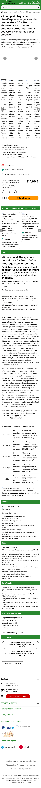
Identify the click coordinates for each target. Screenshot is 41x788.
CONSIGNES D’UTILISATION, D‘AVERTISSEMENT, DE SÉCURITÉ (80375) (21, 653)
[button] (20, 43)
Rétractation (11, 765)
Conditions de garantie (26, 780)
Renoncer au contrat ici (18, 696)
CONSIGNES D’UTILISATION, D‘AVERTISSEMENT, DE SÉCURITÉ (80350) (21, 645)
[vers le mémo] (4, 198)
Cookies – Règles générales (20, 769)
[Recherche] (38, 7)
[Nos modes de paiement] (20, 731)
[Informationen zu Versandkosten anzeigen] (16, 747)
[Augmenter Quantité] (14, 192)
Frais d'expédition (33, 775)
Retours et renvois (26, 782)
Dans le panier (24, 198)
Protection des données (26, 765)
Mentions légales (29, 761)
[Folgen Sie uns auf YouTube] (2, 696)
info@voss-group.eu (12, 632)
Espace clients (11, 691)
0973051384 (12, 685)
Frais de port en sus (10, 165)
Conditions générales (13, 761)
